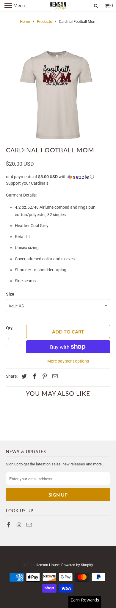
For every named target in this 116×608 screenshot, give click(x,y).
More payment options (68, 361)
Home (25, 21)
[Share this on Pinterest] (43, 376)
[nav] (14, 6)
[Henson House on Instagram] (19, 525)
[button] (58, 177)
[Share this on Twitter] (23, 376)
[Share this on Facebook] (33, 376)
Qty (9, 327)
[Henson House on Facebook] (9, 525)
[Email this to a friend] (54, 376)
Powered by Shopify (77, 565)
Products (44, 21)
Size (10, 294)
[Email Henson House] (29, 525)
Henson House (47, 565)
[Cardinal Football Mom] (58, 95)
